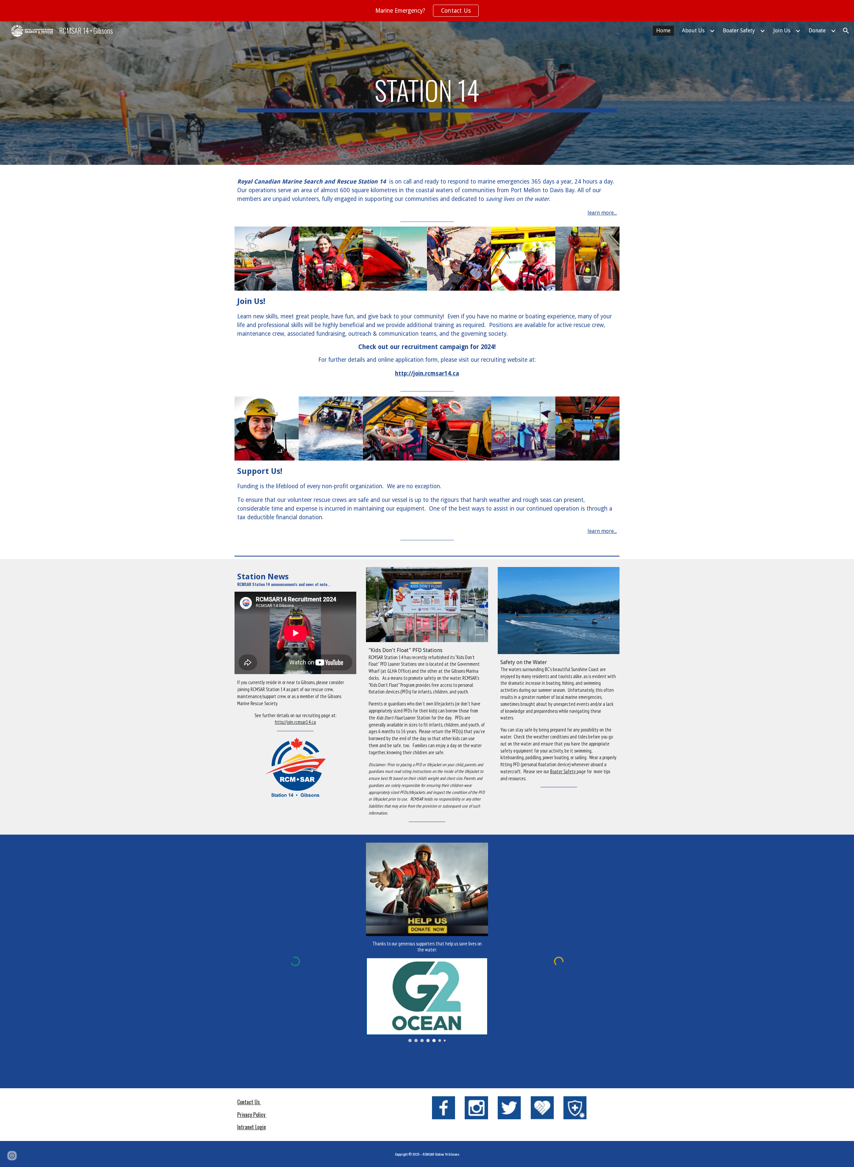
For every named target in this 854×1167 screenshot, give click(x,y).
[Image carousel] (427, 999)
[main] (427, 93)
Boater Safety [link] (739, 30)
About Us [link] (693, 30)
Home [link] (663, 30)
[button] (846, 31)
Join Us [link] (781, 30)
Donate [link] (817, 30)
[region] (427, 10)
